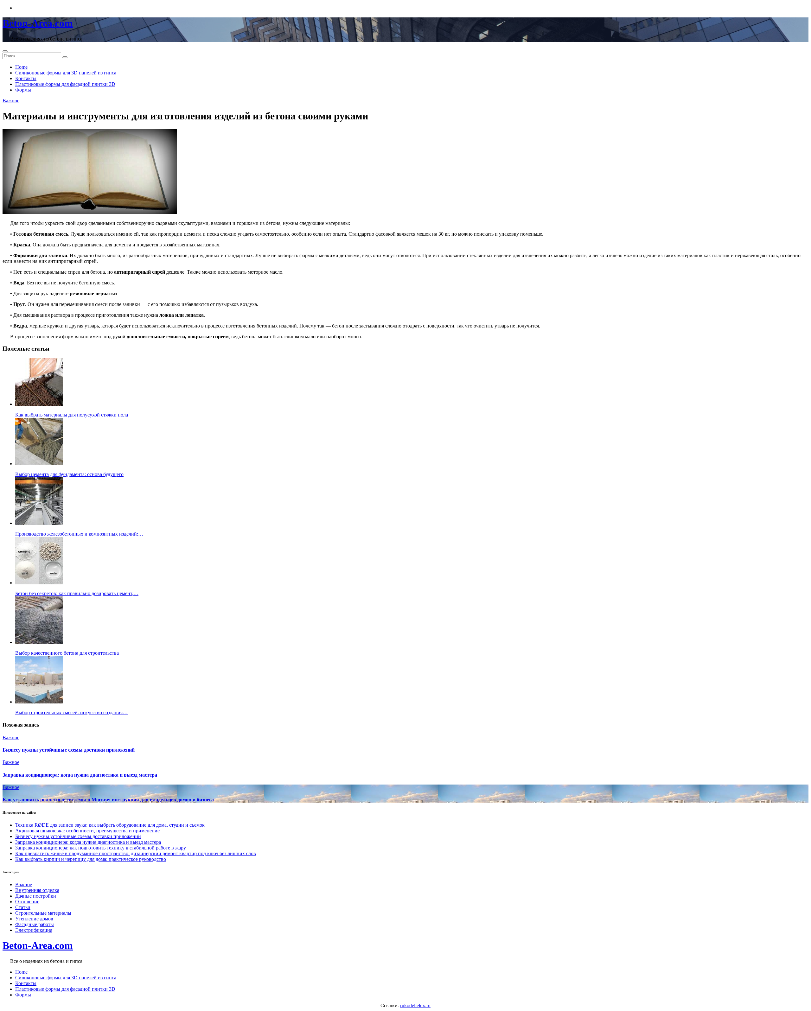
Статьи (22, 907)
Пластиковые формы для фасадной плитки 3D (65, 84)
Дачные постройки (35, 896)
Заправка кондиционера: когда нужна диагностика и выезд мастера (80, 775)
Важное (11, 100)
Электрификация (33, 930)
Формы (23, 89)
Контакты (25, 78)
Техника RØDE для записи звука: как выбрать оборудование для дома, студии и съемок (110, 825)
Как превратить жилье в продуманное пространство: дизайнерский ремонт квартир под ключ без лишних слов (135, 853)
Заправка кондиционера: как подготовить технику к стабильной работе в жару (100, 847)
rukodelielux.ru (415, 1005)
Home (21, 67)
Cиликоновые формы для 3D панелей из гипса (65, 72)
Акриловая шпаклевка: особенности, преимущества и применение (87, 830)
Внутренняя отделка (37, 890)
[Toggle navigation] (5, 51)
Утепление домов (34, 918)
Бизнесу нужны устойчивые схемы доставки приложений (69, 750)
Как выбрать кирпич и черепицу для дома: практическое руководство (90, 859)
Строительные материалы (43, 913)
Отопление (27, 901)
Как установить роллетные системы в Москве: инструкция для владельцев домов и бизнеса (108, 799)
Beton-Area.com (38, 23)
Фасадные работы (34, 924)
